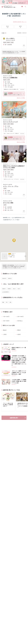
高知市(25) (4, 278)
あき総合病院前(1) (5, 291)
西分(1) (14, 288)
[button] (25, 66)
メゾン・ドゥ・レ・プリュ (10, 186)
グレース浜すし (10, 38)
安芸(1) (19, 288)
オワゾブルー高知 (8, 203)
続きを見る (22, 89)
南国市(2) (9, 278)
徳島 (10, 302)
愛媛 (3, 302)
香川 (7, 302)
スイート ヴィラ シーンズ (10, 122)
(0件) (14, 256)
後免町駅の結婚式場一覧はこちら (20, 21)
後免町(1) (4, 288)
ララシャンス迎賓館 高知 (10, 77)
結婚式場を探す (14, 418)
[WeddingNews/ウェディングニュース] (7, 7)
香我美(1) (9, 288)
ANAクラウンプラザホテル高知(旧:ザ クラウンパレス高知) (13, 166)
